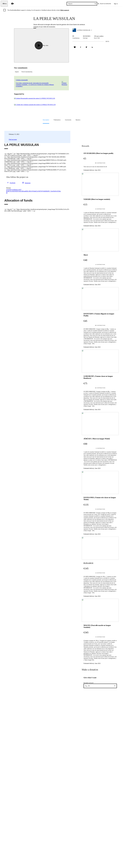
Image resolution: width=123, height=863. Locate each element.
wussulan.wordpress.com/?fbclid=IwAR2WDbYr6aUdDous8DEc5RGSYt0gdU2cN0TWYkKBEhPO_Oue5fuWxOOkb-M (33, 191)
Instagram (27, 183)
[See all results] (95, 3)
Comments (68, 120)
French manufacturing (27, 71)
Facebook (12, 183)
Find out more (13, 139)
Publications (57, 120)
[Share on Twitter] (86, 47)
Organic (17, 71)
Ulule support (64, 10)
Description (46, 120)
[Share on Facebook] (80, 47)
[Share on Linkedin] (92, 47)
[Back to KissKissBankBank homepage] (11, 4)
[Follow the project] (74, 47)
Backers (78, 120)
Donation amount (88, 683)
